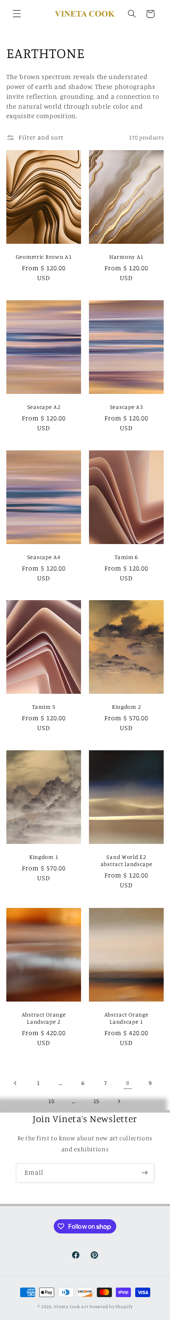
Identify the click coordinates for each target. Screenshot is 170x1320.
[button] (17, 14)
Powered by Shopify (110, 1306)
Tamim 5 (43, 706)
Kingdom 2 (126, 706)
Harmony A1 (126, 256)
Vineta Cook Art (71, 1306)
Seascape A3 (126, 406)
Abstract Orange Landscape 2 (43, 1017)
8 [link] (128, 1083)
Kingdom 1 (43, 856)
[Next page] (119, 1101)
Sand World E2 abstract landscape (126, 860)
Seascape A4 (43, 556)
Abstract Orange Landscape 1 (126, 1017)
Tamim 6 (126, 556)
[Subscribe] (145, 1173)
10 (51, 1101)
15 (96, 1101)
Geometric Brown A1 (43, 256)
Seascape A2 (43, 406)
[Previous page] (16, 1083)
